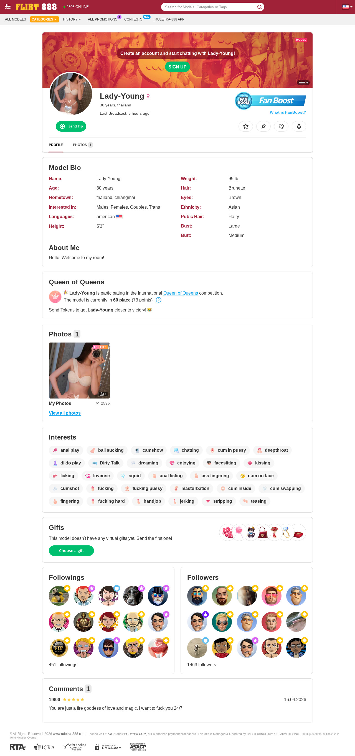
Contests (133, 19)
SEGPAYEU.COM (134, 733)
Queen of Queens (180, 293)
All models (15, 19)
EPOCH (110, 733)
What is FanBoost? (288, 112)
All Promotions (102, 19)
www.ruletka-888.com (69, 733)
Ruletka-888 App (169, 19)
